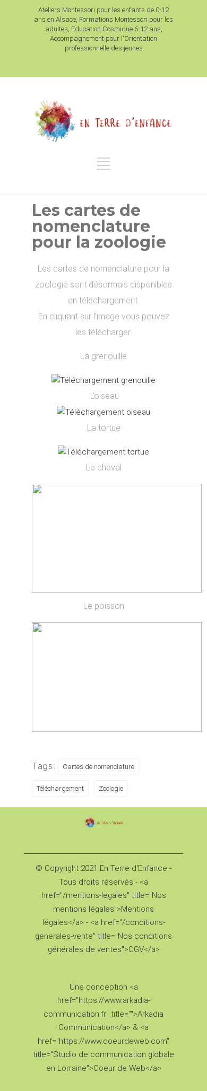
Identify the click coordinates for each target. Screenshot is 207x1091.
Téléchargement (60, 788)
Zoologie (111, 788)
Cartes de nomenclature (98, 767)
